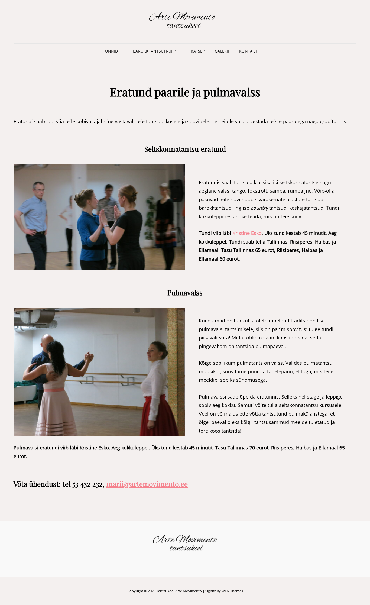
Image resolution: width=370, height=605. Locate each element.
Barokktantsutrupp (154, 51)
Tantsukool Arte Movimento (179, 590)
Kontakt (248, 51)
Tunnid (110, 51)
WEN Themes (232, 590)
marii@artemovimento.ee (147, 483)
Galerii (222, 51)
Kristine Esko (247, 233)
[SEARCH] (266, 51)
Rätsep (198, 51)
